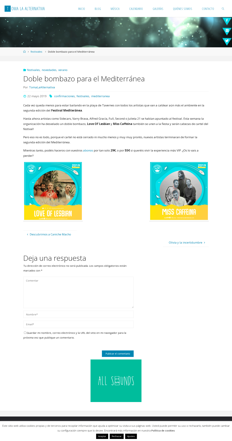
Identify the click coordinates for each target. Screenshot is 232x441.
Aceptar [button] (102, 436)
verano (62, 70)
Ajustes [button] (131, 436)
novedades (49, 70)
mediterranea (100, 96)
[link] (223, 8)
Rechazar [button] (117, 436)
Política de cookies (163, 430)
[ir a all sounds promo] (116, 380)
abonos (88, 150)
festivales (36, 51)
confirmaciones (64, 96)
